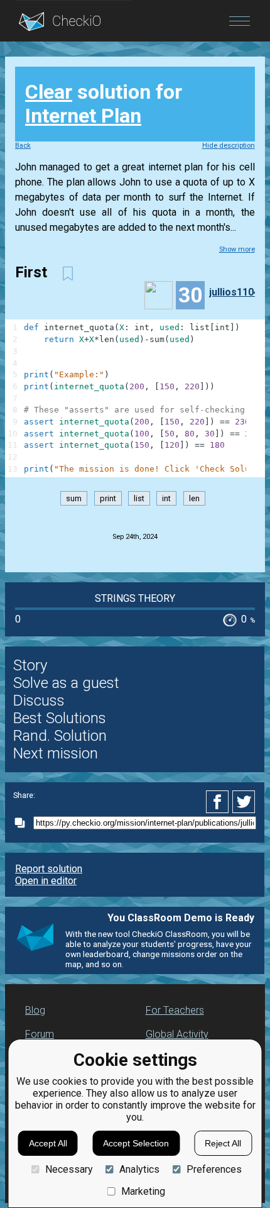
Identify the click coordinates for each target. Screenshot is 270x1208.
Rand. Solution (60, 736)
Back (23, 145)
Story (30, 665)
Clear (48, 92)
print (108, 498)
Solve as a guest (66, 683)
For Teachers (175, 1010)
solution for (103, 104)
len (194, 498)
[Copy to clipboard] (23, 822)
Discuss (39, 700)
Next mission (55, 753)
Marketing (143, 1191)
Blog (35, 1010)
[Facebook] (219, 801)
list (139, 498)
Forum (39, 1034)
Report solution (48, 869)
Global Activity (177, 1034)
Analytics (139, 1169)
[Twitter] (244, 801)
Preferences (213, 1169)
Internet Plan (83, 116)
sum (74, 498)
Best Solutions (59, 718)
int (166, 498)
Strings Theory (135, 598)
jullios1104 (234, 292)
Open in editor (46, 881)
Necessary (68, 1169)
